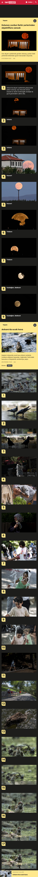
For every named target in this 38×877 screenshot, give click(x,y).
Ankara (10, 365)
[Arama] (36, 2)
